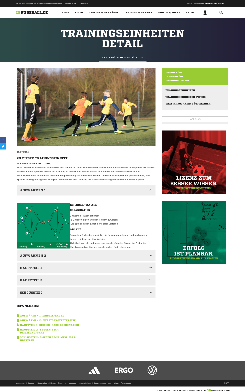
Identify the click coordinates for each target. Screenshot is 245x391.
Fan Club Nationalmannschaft (50, 3)
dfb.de (18, 3)
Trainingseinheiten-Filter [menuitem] (186, 97)
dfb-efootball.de (30, 3)
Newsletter (84, 3)
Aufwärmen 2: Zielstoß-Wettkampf (48, 320)
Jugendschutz (85, 383)
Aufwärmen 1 (33, 190)
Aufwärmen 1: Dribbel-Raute (42, 315)
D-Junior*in (174, 76)
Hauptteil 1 (31, 267)
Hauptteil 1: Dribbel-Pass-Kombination (49, 325)
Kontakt (31, 383)
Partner (68, 3)
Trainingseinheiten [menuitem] (180, 90)
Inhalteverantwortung (102, 383)
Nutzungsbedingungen (67, 383)
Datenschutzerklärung (47, 383)
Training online (178, 80)
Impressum (20, 383)
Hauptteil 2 (31, 280)
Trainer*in (174, 72)
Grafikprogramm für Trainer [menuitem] (188, 103)
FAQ (75, 3)
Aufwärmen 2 (33, 255)
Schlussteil (31, 292)
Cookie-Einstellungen (122, 383)
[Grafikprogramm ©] (195, 232)
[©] (43, 222)
